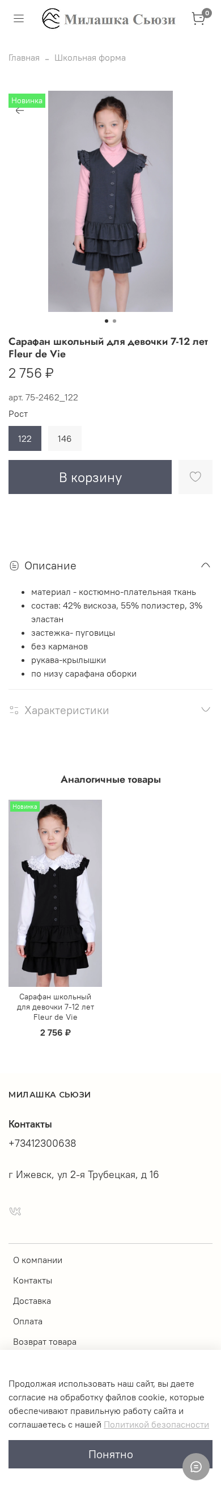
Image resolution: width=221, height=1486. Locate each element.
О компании (37, 1259)
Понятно (110, 1454)
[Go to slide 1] (106, 321)
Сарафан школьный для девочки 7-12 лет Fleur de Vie (55, 1006)
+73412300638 (42, 1143)
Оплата (27, 1321)
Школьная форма (90, 57)
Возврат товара (44, 1341)
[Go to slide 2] (114, 321)
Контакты (32, 1280)
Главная (24, 57)
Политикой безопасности (156, 1424)
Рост (18, 413)
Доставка (32, 1300)
